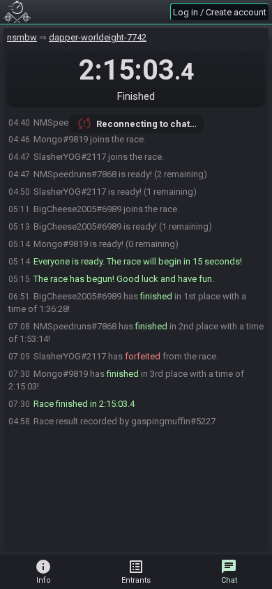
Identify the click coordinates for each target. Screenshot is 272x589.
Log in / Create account (219, 12)
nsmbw (22, 37)
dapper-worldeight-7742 (97, 37)
